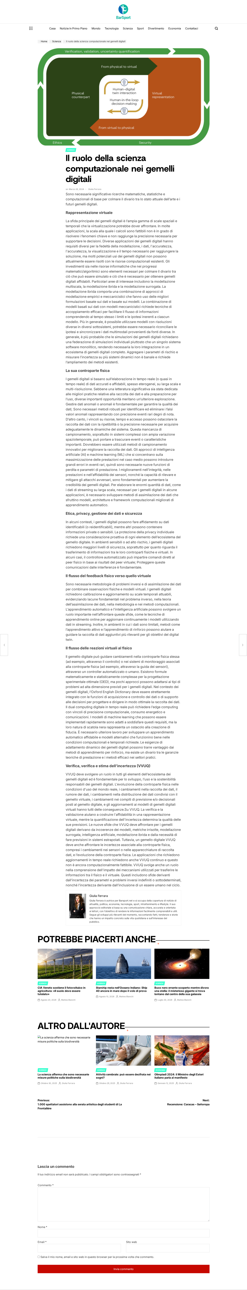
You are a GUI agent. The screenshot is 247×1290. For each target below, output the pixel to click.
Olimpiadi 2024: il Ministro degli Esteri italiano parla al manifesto (178, 1076)
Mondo (96, 28)
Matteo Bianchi (68, 1000)
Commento (46, 1185)
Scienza (128, 28)
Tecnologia (112, 28)
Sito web (131, 1242)
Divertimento (156, 28)
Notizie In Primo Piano (73, 28)
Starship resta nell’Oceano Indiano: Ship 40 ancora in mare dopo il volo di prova (121, 989)
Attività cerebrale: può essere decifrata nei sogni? (123, 1076)
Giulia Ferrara (94, 189)
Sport (140, 28)
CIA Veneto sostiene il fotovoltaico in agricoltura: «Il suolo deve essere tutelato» (62, 991)
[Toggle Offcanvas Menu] (31, 28)
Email (42, 1242)
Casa (52, 28)
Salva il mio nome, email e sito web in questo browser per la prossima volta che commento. (97, 1257)
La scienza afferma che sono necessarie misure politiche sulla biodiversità (63, 1076)
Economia (174, 28)
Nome (42, 1227)
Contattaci (191, 28)
